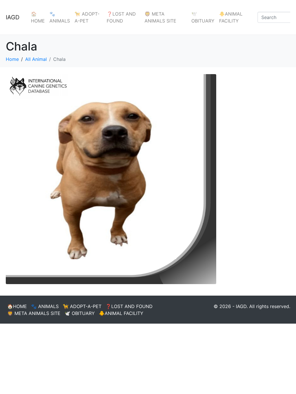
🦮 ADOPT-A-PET (87, 17)
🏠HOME (38, 17)
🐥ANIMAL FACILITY (231, 17)
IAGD (12, 17)
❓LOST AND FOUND (121, 17)
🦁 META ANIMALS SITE (160, 17)
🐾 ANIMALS (59, 17)
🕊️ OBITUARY (202, 17)
